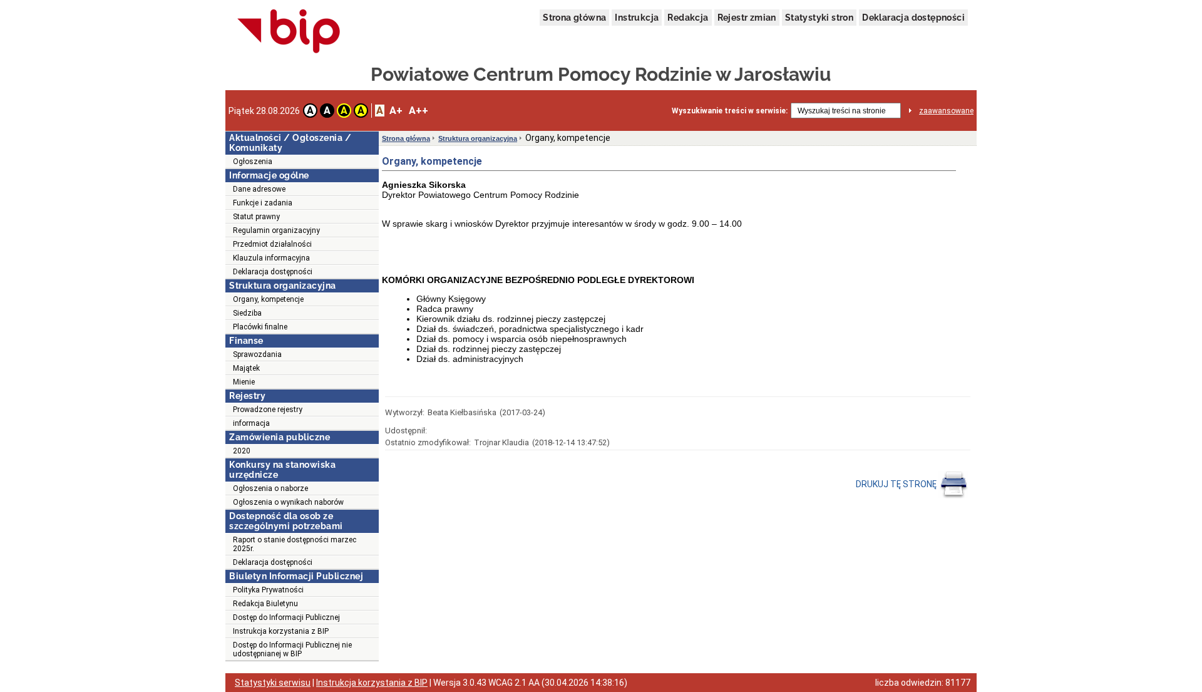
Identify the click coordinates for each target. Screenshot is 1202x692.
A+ (396, 110)
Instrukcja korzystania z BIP (281, 631)
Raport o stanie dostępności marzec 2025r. (294, 544)
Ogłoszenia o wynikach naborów (288, 502)
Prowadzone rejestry (267, 409)
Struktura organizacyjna (477, 138)
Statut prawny (256, 216)
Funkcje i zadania (262, 203)
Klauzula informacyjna (271, 258)
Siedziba (247, 313)
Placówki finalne (260, 327)
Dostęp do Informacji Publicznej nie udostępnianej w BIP (292, 649)
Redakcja (687, 18)
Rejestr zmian (746, 18)
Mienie (244, 382)
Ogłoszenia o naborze (270, 488)
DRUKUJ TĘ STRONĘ (897, 484)
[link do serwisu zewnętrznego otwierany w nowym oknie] (289, 32)
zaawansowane (946, 110)
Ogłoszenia (252, 161)
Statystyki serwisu (273, 683)
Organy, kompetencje (268, 299)
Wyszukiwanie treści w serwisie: (730, 110)
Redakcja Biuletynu (265, 603)
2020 (241, 451)
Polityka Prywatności (268, 590)
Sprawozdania (257, 354)
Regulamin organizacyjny (276, 230)
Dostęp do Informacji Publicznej (286, 617)
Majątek (246, 368)
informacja (251, 423)
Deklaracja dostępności (913, 18)
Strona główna (574, 18)
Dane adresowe (259, 189)
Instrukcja (637, 18)
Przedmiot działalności (272, 244)
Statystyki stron (819, 18)
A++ (418, 110)
